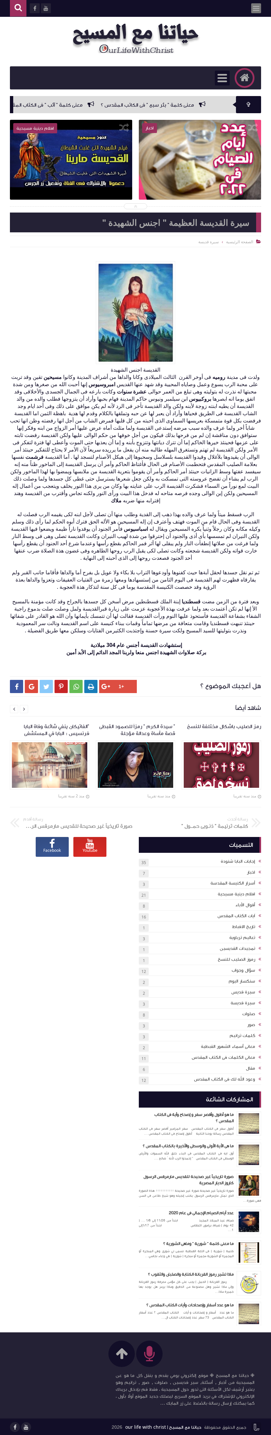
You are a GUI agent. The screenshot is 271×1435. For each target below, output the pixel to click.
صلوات (248, 1014)
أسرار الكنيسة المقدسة (233, 883)
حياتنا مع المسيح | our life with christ (163, 1427)
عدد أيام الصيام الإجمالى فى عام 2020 (201, 1213)
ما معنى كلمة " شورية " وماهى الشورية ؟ (198, 1244)
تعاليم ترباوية (242, 937)
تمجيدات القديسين (237, 948)
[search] (18, 8)
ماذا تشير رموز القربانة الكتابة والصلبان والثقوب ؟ (191, 1274)
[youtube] (26, 1427)
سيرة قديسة (243, 1003)
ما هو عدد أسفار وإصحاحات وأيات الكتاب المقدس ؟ (190, 1305)
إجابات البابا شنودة (238, 861)
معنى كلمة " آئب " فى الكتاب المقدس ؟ (76, 105)
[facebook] (15, 1427)
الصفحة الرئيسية (239, 242)
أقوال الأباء (245, 905)
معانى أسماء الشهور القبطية (228, 1046)
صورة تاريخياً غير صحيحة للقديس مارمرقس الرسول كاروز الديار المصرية (188, 1180)
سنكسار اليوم (242, 981)
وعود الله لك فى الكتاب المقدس (224, 1079)
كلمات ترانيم (242, 1035)
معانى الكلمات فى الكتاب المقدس (223, 1057)
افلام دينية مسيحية (236, 894)
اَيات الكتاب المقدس (236, 916)
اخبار (251, 872)
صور (251, 1024)
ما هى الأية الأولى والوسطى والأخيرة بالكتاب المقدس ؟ (188, 1146)
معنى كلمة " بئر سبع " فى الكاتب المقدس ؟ (182, 105)
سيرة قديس (243, 992)
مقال (250, 1068)
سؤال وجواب (243, 970)
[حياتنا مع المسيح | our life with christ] (139, 38)
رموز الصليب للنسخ (236, 959)
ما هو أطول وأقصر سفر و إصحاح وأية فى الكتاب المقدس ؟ (194, 1118)
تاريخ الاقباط (243, 926)
